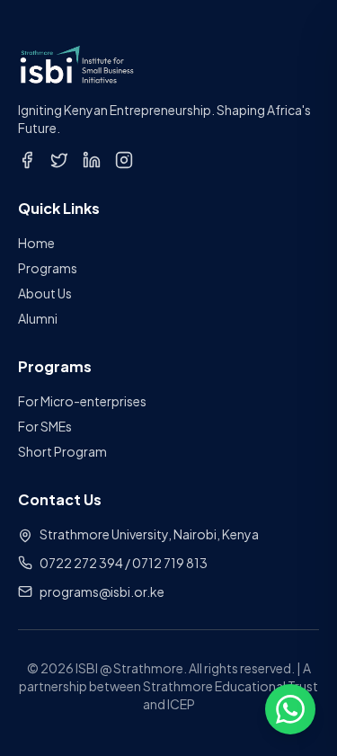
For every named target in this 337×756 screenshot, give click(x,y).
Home (36, 243)
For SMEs (45, 426)
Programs (47, 268)
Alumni (38, 318)
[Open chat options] (290, 709)
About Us (45, 293)
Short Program (62, 451)
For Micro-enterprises (82, 401)
